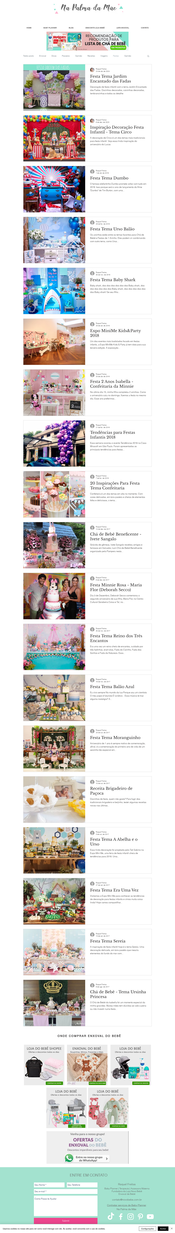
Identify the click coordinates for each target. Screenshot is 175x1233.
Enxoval (42, 56)
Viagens (104, 56)
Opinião (78, 56)
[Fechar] (171, 1228)
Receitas (91, 56)
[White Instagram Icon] (130, 1216)
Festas (116, 56)
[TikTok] (111, 1216)
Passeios (66, 56)
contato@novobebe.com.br (127, 1199)
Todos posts (28, 56)
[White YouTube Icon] (150, 1216)
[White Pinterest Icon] (140, 1216)
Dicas (54, 56)
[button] (148, 56)
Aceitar (163, 1228)
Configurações (147, 1228)
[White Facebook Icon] (120, 1216)
